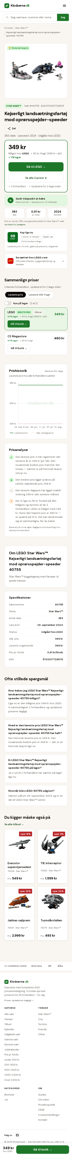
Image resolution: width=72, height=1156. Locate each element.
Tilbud (7, 1024)
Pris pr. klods (11, 1054)
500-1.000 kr (11, 1069)
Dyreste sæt (11, 1044)
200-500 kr (11, 1064)
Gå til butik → (19, 324)
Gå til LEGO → (36, 167)
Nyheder (9, 1029)
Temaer (8, 1019)
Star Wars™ (21, 27)
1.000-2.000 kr (12, 1074)
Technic (42, 1024)
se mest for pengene (14, 224)
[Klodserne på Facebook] (17, 1135)
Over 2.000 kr (12, 1080)
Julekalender (11, 1049)
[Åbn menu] (64, 6)
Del (14, 128)
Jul (6, 1099)
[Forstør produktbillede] (36, 71)
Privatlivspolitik (46, 1104)
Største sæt (11, 1039)
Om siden (43, 1099)
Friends (42, 1029)
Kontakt (42, 1119)
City (40, 1019)
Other (41, 1034)
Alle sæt (9, 1014)
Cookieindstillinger (49, 1114)
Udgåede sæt (12, 1034)
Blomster (9, 1094)
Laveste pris (15, 294)
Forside (8, 27)
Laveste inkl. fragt (39, 294)
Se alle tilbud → (14, 824)
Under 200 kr (11, 1059)
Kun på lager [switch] (25, 303)
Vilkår (41, 1109)
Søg (63, 17)
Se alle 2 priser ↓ (36, 177)
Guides (42, 1094)
